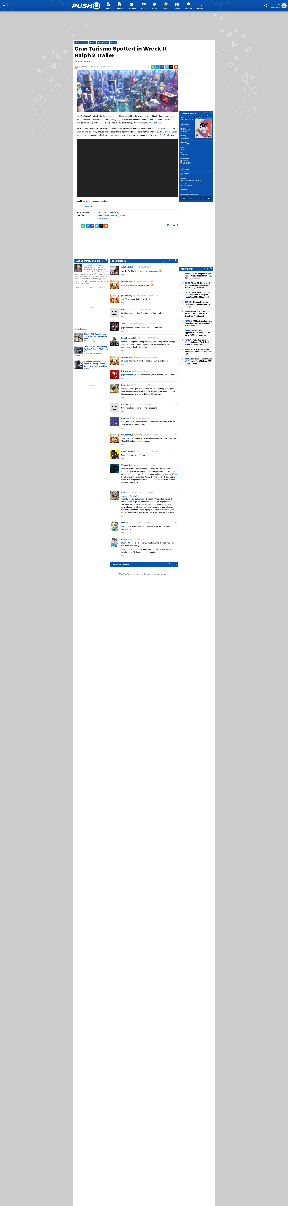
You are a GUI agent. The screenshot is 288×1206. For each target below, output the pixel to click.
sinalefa (124, 523)
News (78, 43)
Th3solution (126, 465)
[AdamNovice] (114, 274)
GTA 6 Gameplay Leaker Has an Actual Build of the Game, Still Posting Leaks (198, 276)
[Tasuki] (114, 330)
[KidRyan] (114, 546)
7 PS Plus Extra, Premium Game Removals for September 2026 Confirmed (198, 323)
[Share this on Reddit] (176, 67)
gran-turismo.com (186, 185)
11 (176, 418)
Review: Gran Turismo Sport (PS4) (191, 180)
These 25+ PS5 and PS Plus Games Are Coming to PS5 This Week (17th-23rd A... (197, 285)
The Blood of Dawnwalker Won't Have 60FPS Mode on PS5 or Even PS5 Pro (198, 361)
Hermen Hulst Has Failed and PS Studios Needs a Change (197, 304)
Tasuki (124, 323)
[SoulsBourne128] (114, 345)
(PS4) (108, 212)
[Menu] (4, 6)
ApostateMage (128, 451)
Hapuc (124, 309)
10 (176, 404)
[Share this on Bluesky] (157, 67)
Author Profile (83, 288)
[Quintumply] (114, 425)
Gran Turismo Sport (168, 132)
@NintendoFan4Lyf (129, 496)
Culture (113, 43)
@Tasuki (124, 361)
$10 (209, 198)
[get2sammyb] (114, 288)
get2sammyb (127, 281)
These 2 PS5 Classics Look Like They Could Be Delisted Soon (95, 336)
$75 (190, 198)
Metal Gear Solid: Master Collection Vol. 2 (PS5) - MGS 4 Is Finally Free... (197, 342)
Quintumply (126, 418)
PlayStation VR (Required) (185, 130)
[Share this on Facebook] (162, 67)
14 (176, 465)
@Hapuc (124, 549)
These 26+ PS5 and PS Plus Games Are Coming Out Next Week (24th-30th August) (197, 294)
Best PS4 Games (104, 218)
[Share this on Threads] (171, 67)
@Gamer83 (125, 438)
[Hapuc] (114, 316)
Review (111, 216)
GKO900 (124, 404)
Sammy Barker (86, 67)
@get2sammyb (127, 328)
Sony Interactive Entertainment (185, 137)
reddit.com (87, 206)
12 (176, 435)
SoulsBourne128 (128, 338)
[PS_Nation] (114, 378)
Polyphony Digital (185, 144)
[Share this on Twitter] (167, 67)
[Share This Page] (266, 6)
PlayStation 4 (184, 125)
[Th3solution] (114, 472)
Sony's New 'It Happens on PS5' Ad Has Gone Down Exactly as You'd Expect (197, 313)
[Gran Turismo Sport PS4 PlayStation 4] (127, 91)
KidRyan (125, 539)
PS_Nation (126, 371)
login (146, 574)
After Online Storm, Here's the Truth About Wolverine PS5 (198, 351)
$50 (196, 198)
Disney (85, 43)
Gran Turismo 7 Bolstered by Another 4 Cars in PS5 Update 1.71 (96, 349)
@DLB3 (124, 299)
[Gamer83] (114, 392)
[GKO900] (114, 411)
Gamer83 (125, 385)
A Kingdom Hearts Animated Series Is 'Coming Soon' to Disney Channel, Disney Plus (95, 363)
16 (176, 523)
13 (176, 451)
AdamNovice (127, 267)
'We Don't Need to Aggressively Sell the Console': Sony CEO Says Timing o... (197, 332)
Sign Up (278, 7)
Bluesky (94, 288)
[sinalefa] (114, 529)
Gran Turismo (103, 43)
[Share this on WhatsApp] (153, 67)
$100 (183, 198)
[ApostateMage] (114, 458)
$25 (203, 198)
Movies (92, 43)
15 (176, 492)
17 (177, 225)
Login (272, 7)
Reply (103, 288)
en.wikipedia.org (185, 191)
